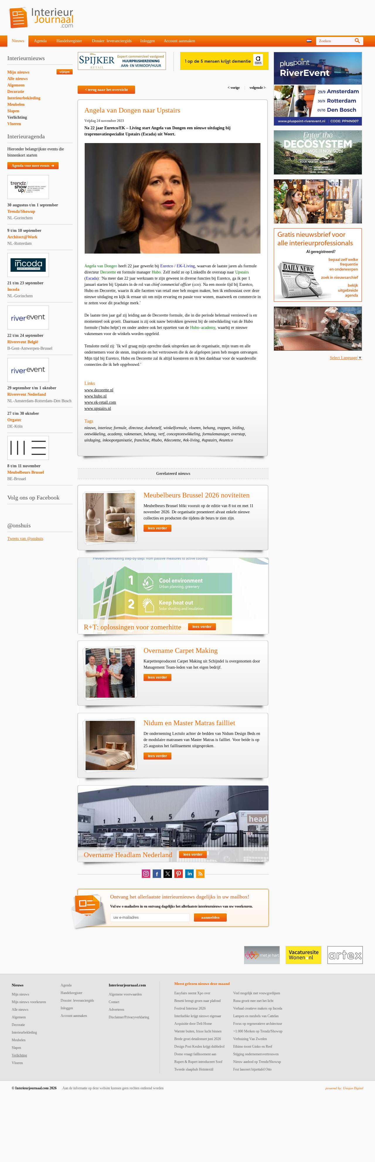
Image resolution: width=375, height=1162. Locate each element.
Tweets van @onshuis (25, 538)
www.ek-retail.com (100, 402)
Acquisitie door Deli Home (193, 1024)
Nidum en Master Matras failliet (189, 723)
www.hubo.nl (95, 396)
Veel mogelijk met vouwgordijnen (256, 993)
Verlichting (17, 117)
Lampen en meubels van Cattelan (256, 1016)
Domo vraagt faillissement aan (195, 1054)
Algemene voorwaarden (125, 994)
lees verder (157, 528)
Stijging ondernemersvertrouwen (256, 1054)
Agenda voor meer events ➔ (33, 166)
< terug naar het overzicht (106, 89)
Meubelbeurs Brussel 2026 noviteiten (197, 495)
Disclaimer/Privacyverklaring (129, 1017)
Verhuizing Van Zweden (250, 1039)
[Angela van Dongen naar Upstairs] (172, 198)
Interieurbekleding (23, 98)
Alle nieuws (17, 79)
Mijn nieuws (18, 72)
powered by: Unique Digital (344, 1088)
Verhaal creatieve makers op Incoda (257, 1008)
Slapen (13, 111)
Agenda (40, 41)
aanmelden (210, 917)
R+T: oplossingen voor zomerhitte (132, 627)
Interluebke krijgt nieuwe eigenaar (197, 1016)
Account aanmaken (179, 41)
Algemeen (16, 85)
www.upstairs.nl (97, 408)
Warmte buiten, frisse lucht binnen (197, 1031)
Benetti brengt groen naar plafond (197, 1001)
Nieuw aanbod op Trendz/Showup (257, 1062)
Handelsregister (69, 41)
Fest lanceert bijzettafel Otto (252, 1069)
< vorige (234, 88)
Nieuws (18, 41)
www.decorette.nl (98, 390)
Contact (114, 1002)
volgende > (257, 88)
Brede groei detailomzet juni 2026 (197, 1039)
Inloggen (147, 41)
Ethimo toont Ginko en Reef (252, 1046)
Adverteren (116, 1010)
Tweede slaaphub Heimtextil (193, 1069)
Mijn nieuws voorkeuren (29, 1002)
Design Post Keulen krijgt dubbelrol (199, 1046)
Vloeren (14, 124)
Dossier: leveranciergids (112, 41)
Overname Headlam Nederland (128, 855)
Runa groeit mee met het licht (253, 1001)
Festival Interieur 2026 (190, 1008)
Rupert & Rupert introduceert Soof (198, 1062)
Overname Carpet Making (181, 650)
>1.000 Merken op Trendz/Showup (257, 1031)
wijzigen (64, 71)
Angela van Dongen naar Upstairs (132, 110)
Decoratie (15, 91)
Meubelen (16, 104)
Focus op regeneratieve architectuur (257, 1024)
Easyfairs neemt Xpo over (192, 993)
